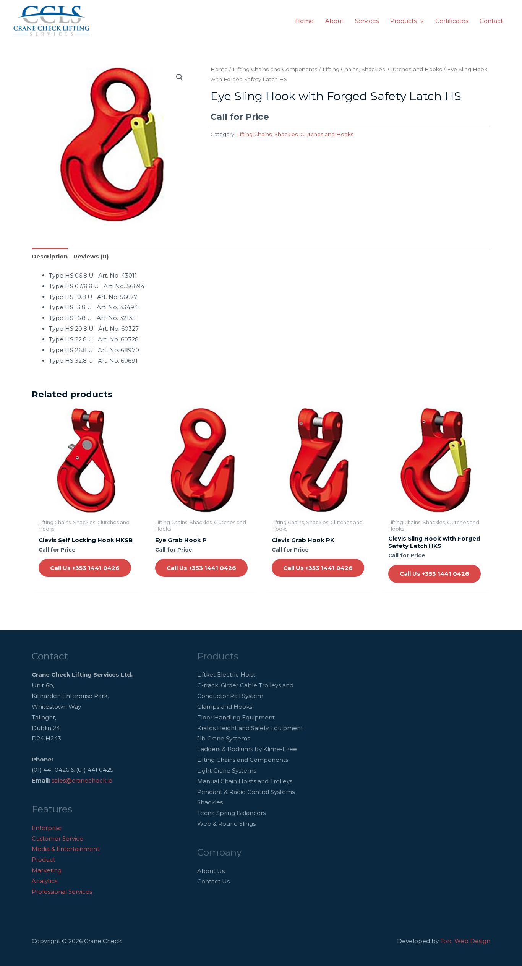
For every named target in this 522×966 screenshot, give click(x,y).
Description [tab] (50, 256)
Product (43, 859)
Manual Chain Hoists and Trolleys (244, 781)
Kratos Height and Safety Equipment (250, 728)
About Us (211, 871)
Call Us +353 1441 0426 (85, 567)
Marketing (47, 870)
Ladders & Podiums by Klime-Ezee (247, 749)
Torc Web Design (465, 941)
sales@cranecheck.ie (82, 780)
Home (219, 69)
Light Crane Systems (226, 770)
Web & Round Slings (226, 823)
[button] (420, 21)
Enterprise (47, 827)
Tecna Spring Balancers (231, 813)
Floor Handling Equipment (236, 717)
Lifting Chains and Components (275, 69)
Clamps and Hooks (224, 706)
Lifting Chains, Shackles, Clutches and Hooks (382, 69)
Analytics (44, 881)
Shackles (210, 802)
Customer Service (57, 838)
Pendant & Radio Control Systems (246, 792)
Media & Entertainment (65, 848)
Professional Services (62, 891)
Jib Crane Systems (223, 738)
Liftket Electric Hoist (226, 674)
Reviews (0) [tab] (91, 256)
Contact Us (213, 881)
